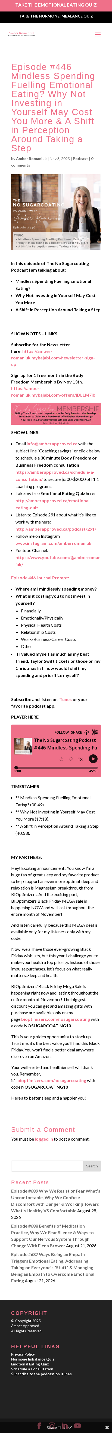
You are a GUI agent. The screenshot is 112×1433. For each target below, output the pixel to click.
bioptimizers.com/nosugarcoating (55, 1019)
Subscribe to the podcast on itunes (41, 1374)
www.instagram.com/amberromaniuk (53, 543)
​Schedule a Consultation (32, 1369)
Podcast (80, 158)
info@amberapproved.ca (52, 443)
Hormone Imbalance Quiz (32, 1359)
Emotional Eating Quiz (30, 1364)
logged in (44, 1138)
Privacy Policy (23, 1354)
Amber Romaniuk (31, 158)
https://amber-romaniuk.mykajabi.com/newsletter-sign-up (53, 357)
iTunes (65, 699)
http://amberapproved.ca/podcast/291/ (55, 528)
